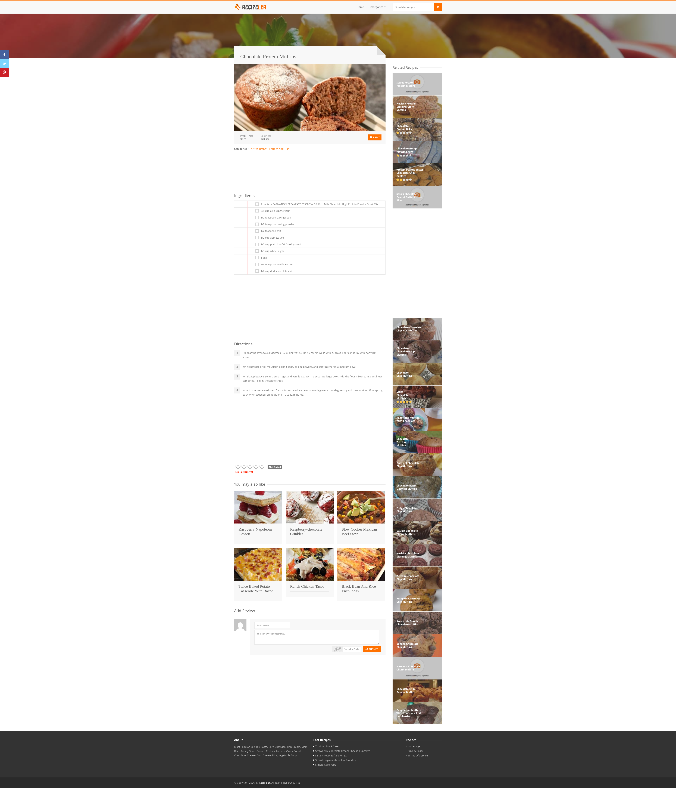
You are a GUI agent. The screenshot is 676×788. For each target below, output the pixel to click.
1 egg (264, 257)
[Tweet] (4, 63)
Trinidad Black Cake (327, 746)
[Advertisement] (310, 171)
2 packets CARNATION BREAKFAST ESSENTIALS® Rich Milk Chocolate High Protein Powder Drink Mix (319, 204)
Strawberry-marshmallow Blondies (335, 760)
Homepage (414, 746)
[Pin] (4, 72)
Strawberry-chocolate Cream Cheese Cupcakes (342, 751)
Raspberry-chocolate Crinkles (306, 531)
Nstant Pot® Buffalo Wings (331, 755)
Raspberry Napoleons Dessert (255, 531)
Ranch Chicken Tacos (307, 586)
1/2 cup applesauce (272, 237)
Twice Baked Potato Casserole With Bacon (256, 588)
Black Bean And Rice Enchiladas (359, 588)
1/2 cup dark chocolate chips (278, 271)
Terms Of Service (418, 755)
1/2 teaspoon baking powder (277, 224)
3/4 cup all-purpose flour (275, 211)
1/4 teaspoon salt (271, 231)
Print (376, 137)
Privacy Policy (415, 751)
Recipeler (264, 782)
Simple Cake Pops (325, 764)
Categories (376, 7)
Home (360, 7)
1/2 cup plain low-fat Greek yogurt (281, 244)
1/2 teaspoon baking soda (276, 217)
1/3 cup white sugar (272, 251)
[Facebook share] (4, 54)
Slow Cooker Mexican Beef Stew (359, 531)
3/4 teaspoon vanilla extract (277, 264)
